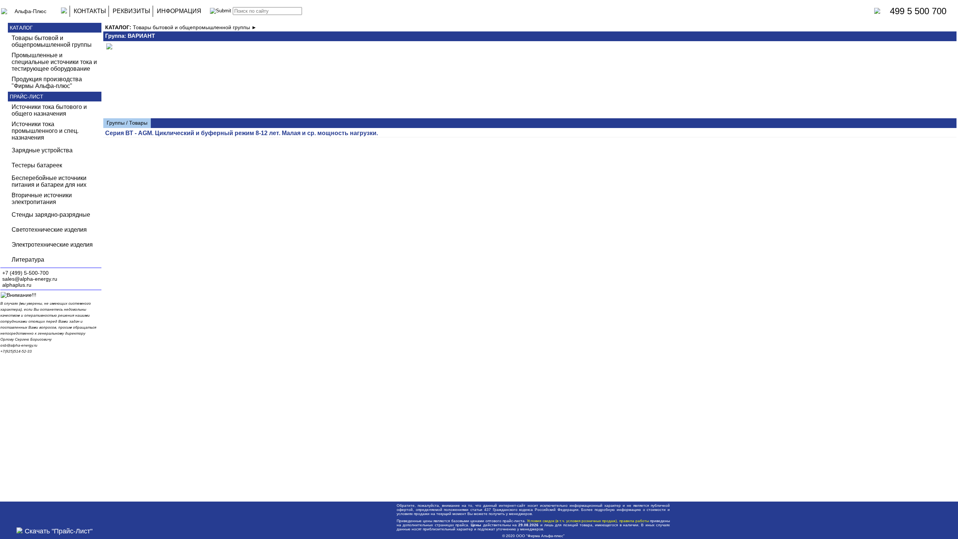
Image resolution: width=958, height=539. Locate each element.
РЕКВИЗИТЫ (131, 11)
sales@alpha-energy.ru (29, 279)
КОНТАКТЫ (90, 11)
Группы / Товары (127, 123)
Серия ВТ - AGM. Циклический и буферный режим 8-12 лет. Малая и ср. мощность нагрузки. (241, 133)
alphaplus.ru (16, 285)
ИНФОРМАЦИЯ (179, 11)
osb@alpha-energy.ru (18, 345)
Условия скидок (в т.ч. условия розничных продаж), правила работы (588, 521)
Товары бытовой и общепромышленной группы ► (195, 27)
